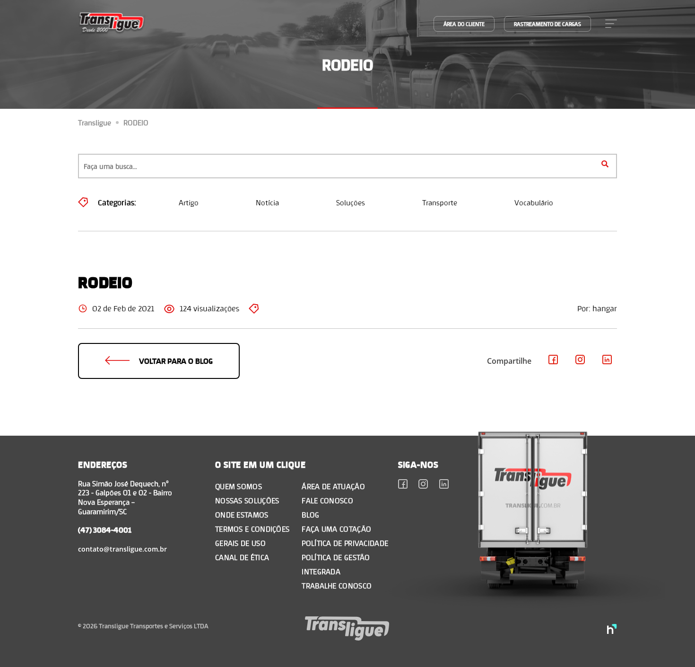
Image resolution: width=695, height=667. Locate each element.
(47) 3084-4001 (104, 530)
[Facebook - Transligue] (553, 361)
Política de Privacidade (345, 543)
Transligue (94, 122)
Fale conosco (327, 500)
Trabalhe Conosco (337, 585)
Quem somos (238, 486)
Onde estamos (242, 514)
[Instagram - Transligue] (580, 361)
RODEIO (135, 122)
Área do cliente (464, 23)
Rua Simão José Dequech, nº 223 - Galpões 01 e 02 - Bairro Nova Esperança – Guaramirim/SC (125, 497)
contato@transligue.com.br (122, 548)
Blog (310, 514)
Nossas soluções (247, 500)
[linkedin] (444, 485)
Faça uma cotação (336, 529)
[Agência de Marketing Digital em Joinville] (612, 630)
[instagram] (423, 485)
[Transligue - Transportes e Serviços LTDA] (112, 23)
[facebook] (403, 485)
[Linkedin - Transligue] (607, 361)
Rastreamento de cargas (547, 23)
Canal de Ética (242, 557)
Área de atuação (333, 486)
